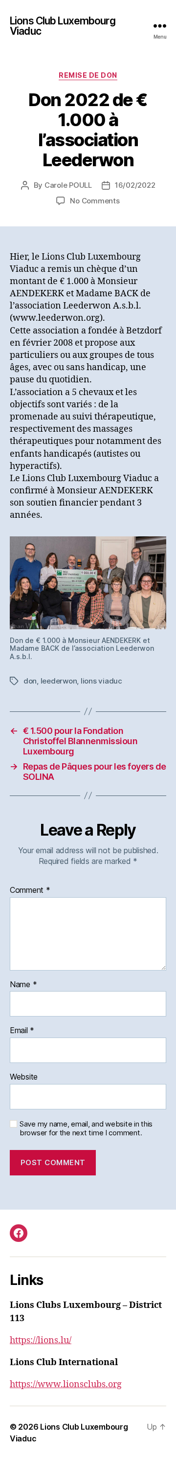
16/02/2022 (135, 185)
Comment (30, 890)
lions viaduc (101, 680)
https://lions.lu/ (40, 1340)
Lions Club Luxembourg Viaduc (62, 26)
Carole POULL (68, 185)
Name (23, 984)
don (30, 680)
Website (24, 1077)
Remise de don (88, 75)
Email (22, 1030)
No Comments (94, 200)
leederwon (59, 680)
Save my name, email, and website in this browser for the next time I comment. (86, 1129)
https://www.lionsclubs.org (66, 1384)
